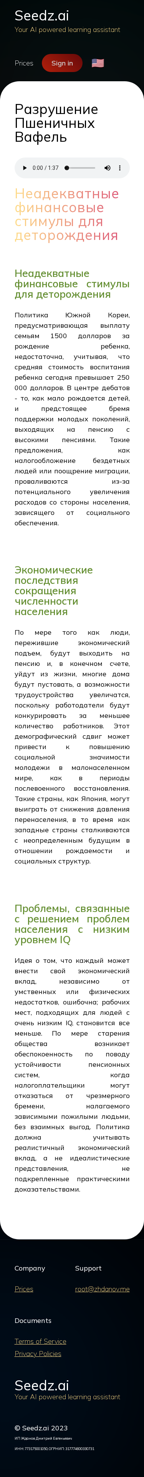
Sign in (62, 63)
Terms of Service (40, 1341)
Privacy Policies (38, 1353)
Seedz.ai (42, 15)
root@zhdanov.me (102, 1288)
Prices (24, 63)
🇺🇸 (97, 63)
